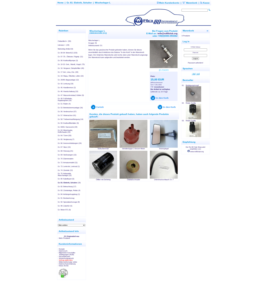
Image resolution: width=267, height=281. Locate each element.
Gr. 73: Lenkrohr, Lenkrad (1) (69, 166)
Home (60, 2)
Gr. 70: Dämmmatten (65, 159)
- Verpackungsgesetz (66, 258)
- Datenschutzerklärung (67, 264)
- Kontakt (61, 249)
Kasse (206, 3)
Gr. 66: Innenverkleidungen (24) (70, 143)
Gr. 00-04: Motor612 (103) (67, 53)
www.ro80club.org (197, 151)
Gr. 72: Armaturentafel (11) (68, 162)
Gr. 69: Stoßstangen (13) (67, 155)
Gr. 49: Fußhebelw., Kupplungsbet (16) (65, 99)
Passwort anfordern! (195, 63)
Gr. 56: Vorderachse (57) (67, 111)
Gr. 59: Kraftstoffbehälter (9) (68, 123)
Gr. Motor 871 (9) (64, 210)
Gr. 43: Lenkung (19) (65, 84)
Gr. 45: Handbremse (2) (67, 87)
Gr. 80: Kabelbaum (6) (66, 179)
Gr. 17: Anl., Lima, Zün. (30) (68, 72)
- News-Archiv (63, 266)
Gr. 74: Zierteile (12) (65, 170)
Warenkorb (191, 3)
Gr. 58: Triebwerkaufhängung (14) (70, 119)
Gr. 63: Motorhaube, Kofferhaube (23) (65, 131)
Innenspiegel (164, 149)
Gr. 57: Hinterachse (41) (67, 115)
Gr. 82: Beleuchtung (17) (67, 186)
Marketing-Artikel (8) (65, 49)
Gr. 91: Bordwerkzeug (66, 198)
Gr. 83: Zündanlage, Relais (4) (69, 190)
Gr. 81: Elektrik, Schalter (79, 2)
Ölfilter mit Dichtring (103, 179)
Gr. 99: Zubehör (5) (65, 206)
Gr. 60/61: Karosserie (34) (67, 127)
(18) (69, 183)
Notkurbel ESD (103, 149)
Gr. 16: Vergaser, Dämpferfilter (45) (71, 68)
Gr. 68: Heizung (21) (65, 151)
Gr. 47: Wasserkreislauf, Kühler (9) (71, 95)
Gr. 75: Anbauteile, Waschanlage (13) (65, 174)
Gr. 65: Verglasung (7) (66, 139)
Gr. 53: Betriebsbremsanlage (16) (70, 108)
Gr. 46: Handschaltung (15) (68, 91)
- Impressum (62, 251)
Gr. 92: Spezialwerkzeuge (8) (69, 202)
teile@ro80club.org (167, 33)
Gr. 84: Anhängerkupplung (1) (69, 194)
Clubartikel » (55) (64, 41)
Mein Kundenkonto (169, 3)
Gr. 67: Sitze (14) (64, 147)
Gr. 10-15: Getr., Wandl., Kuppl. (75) (71, 64)
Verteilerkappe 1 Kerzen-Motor (133, 149)
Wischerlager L (103, 2)
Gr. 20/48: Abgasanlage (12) (68, 80)
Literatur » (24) (63, 45)
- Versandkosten (64, 256)
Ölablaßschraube (133, 179)
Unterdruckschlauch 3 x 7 (164, 179)
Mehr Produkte (64, 238)
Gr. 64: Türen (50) (64, 135)
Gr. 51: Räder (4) (64, 104)
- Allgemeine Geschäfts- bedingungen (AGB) (67, 253)
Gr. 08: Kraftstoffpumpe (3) (68, 60)
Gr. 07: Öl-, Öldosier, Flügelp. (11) (70, 57)
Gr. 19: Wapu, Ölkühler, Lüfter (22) (71, 76)
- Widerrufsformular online (67, 262)
